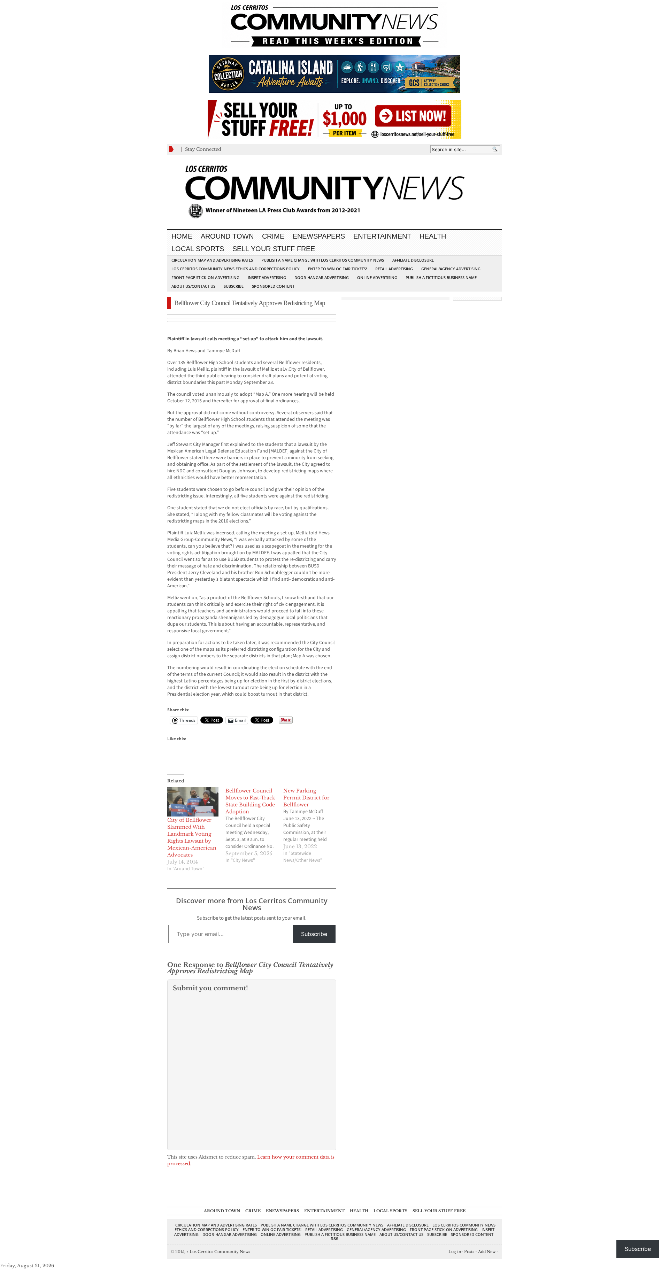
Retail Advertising (394, 268)
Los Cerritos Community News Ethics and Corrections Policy (235, 268)
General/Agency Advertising (450, 268)
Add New (486, 1251)
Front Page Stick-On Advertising (205, 277)
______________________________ (334, 51)
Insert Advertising (267, 277)
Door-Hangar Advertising (321, 277)
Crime (273, 236)
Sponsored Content (273, 286)
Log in (454, 1251)
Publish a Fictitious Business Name (441, 277)
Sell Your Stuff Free (273, 249)
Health (433, 236)
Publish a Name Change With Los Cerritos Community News (322, 260)
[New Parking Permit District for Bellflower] (312, 825)
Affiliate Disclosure (413, 260)
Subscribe (234, 286)
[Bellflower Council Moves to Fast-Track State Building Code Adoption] (254, 825)
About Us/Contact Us (193, 286)
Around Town (227, 236)
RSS (334, 1239)
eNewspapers (319, 236)
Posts (469, 1251)
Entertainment (382, 236)
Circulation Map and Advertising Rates (212, 260)
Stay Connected (203, 149)
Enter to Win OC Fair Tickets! (337, 268)
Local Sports (197, 249)
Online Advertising (377, 277)
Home (181, 236)
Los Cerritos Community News (218, 1251)
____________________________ (334, 97)
